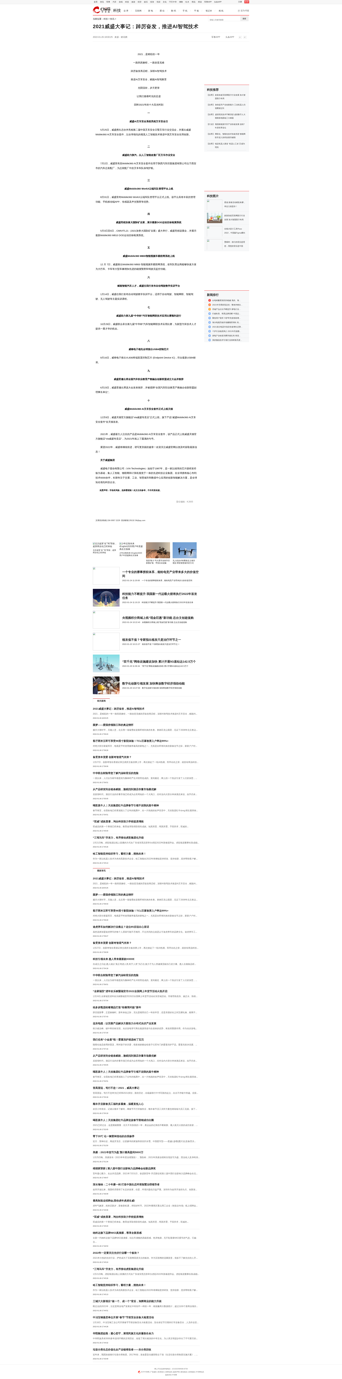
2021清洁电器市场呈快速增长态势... (227, 327)
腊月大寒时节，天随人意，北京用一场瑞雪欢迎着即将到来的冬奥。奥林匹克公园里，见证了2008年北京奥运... (145, 730)
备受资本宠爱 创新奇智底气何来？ (112, 757)
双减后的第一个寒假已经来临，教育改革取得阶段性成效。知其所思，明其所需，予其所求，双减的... (141, 826)
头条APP (217, 2)
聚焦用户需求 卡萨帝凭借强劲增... (226, 318)
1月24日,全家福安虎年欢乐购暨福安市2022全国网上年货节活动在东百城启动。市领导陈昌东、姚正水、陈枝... (145, 996)
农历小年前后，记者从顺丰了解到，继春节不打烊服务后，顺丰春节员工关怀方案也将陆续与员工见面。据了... (145, 1109)
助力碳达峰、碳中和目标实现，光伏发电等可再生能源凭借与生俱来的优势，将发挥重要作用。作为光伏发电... (145, 1028)
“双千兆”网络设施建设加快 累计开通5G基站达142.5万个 (159, 661)
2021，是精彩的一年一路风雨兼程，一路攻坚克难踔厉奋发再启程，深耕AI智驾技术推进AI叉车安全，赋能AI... (145, 714)
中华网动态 (200, 1372)
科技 (127, 2)
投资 (152, 2)
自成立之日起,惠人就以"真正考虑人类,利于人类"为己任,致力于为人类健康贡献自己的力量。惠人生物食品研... (144, 964)
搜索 (244, 19)
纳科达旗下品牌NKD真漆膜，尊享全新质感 (117, 1232)
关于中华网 (145, 1372)
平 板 (196, 11)
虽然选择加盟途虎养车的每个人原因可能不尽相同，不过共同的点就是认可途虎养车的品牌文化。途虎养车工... (145, 932)
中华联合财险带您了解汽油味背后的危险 (116, 773)
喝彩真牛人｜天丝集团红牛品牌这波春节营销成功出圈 (123, 1120)
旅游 (133, 2)
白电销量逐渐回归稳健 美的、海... (226, 300)
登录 (247, 2)
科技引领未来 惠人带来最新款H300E (114, 959)
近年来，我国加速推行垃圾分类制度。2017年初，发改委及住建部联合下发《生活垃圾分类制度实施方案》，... (145, 1354)
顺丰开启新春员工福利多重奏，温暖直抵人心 (118, 1104)
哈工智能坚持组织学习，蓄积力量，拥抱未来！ (119, 853)
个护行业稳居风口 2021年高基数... (226, 331)
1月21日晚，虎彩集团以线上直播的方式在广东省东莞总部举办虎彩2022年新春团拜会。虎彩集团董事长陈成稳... (146, 843)
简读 (200, 2)
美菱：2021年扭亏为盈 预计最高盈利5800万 (118, 1152)
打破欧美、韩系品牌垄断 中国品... (226, 314)
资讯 (102, 2)
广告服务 (153, 1372)
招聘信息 (169, 1372)
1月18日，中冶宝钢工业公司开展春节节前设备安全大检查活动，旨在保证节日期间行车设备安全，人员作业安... (146, 1322)
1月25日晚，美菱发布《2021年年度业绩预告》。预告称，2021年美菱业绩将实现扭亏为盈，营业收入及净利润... (146, 1157)
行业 (211, 124)
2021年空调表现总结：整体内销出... (227, 305)
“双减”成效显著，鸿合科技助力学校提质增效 (118, 821)
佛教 (181, 2)
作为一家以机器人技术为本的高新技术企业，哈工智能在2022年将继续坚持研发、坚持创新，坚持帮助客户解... (145, 859)
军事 (108, 2)
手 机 (185, 11)
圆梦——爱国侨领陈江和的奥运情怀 (113, 724)
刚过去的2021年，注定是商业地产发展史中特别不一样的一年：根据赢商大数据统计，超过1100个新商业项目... (145, 1306)
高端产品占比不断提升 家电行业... (226, 309)
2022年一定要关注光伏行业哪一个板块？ (116, 1252)
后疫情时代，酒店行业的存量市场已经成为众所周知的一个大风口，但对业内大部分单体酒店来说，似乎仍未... (145, 794)
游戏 (121, 2)
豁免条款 (184, 1372)
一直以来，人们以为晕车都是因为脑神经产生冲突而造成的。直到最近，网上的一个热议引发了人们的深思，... (145, 778)
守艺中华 (173, 2)
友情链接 (191, 1372)
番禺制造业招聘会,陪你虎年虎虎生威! (114, 1200)
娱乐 (146, 2)
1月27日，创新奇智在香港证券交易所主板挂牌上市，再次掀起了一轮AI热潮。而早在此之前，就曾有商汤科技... (145, 762)
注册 (240, 2)
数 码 (173, 11)
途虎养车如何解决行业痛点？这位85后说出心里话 (121, 926)
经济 (139, 2)
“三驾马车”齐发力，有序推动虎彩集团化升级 (118, 837)
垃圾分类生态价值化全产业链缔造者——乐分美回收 (122, 1349)
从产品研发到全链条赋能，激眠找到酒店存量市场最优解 (124, 789)
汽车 (114, 2)
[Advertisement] (138, 535)
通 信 (162, 11)
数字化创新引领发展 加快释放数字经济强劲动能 (153, 683)
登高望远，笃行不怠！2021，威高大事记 (116, 1088)
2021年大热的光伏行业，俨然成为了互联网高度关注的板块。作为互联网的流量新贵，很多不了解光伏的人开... (145, 1258)
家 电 (150, 11)
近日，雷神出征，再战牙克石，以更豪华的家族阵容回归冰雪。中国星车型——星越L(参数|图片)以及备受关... (144, 1141)
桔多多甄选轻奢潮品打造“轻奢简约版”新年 (117, 1007)
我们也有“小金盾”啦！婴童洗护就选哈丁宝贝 (118, 1039)
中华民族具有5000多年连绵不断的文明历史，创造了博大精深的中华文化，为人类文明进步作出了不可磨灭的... (145, 1338)
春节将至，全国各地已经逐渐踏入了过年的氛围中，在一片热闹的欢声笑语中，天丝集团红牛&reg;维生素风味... (145, 810)
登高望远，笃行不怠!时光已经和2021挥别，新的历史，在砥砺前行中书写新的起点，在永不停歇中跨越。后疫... (145, 1093)
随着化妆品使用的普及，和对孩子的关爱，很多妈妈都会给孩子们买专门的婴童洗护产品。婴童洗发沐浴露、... (145, 1044)
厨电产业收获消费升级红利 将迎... (226, 336)
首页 (96, 2)
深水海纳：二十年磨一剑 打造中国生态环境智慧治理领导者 (126, 1184)
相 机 (221, 11)
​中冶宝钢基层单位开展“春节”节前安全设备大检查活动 (123, 1317)
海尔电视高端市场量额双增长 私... (226, 322)
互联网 (138, 11)
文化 (165, 2)
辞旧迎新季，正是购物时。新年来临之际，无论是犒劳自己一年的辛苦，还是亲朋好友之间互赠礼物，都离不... (145, 1012)
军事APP (208, 2)
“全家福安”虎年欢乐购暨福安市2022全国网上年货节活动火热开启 (130, 991)
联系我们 (161, 1372)
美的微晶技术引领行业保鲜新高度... (227, 340)
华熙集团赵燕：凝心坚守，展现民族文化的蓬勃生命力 (123, 1333)
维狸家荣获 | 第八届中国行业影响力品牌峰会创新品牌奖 (124, 1168)
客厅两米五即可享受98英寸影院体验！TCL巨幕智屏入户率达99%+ (130, 741)
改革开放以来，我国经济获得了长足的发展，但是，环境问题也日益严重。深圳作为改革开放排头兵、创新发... (145, 1189)
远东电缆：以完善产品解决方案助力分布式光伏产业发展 (124, 1023)
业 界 (126, 11)
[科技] (101, 9)
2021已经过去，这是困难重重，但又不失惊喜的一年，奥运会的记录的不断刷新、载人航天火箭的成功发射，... (145, 1125)
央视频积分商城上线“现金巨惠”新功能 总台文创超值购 (158, 617)
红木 (187, 2)
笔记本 (209, 11)
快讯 (112, 19)
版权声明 (176, 1372)
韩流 (193, 2)
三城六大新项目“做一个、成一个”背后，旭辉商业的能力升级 (127, 1301)
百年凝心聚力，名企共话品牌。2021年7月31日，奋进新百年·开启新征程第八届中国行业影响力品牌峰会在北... (145, 1173)
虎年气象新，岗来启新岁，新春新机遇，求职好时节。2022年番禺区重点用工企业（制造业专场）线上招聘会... (145, 1206)
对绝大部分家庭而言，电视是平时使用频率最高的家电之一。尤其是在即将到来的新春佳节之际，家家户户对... (145, 746)
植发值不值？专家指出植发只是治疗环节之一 (151, 639)
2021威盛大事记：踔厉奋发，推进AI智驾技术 (118, 708)
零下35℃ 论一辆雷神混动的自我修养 (113, 1136)
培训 (158, 2)
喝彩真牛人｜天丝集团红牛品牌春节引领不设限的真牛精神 (126, 805)
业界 (211, 95)
